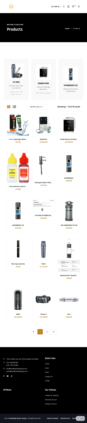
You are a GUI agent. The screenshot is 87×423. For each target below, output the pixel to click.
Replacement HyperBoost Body (72, 275)
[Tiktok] (11, 376)
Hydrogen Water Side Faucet (45, 182)
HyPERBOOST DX (18, 225)
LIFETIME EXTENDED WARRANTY (46, 215)
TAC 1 (69, 314)
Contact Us (49, 377)
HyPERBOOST (69, 178)
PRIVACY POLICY (51, 404)
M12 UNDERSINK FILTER (69, 225)
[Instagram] (14, 376)
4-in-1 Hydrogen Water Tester (20, 139)
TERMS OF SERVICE (52, 395)
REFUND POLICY (51, 400)
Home (67, 28)
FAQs (47, 372)
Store (47, 368)
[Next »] (53, 331)
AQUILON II (43, 139)
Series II (44, 314)
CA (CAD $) (55, 6)
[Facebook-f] (4, 376)
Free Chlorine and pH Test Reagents (23, 186)
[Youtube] (8, 376)
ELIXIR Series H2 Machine (69, 139)
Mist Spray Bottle (18, 264)
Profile (47, 381)
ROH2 (18, 314)
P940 (44, 264)
